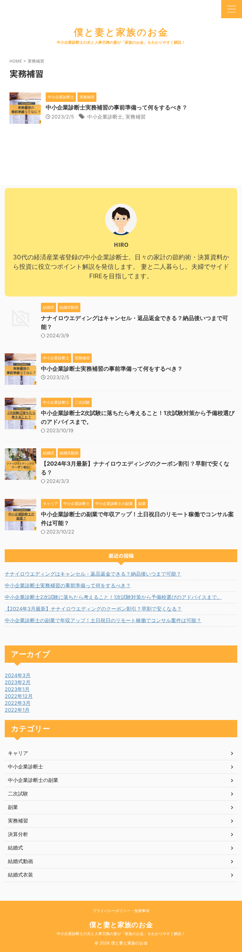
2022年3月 (18, 703)
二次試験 (18, 793)
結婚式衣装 (20, 875)
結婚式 (15, 847)
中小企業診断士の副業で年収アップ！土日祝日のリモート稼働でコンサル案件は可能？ (103, 620)
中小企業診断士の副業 (33, 780)
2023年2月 (18, 682)
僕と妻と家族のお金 (121, 32)
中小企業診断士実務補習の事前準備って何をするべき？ (116, 107)
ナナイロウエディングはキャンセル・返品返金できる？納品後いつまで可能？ (93, 574)
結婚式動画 (20, 861)
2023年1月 (17, 689)
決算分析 (18, 834)
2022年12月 (19, 696)
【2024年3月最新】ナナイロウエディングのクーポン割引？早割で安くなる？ (93, 609)
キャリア (18, 753)
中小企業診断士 (105, 116)
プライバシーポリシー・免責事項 (121, 910)
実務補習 (135, 116)
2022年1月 (17, 710)
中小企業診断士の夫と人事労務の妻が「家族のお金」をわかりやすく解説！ (121, 933)
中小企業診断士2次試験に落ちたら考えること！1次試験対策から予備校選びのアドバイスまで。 (113, 597)
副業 (13, 807)
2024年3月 (18, 675)
